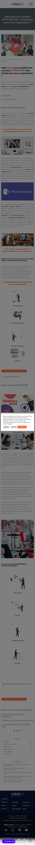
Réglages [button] (6, 427)
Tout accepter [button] (22, 427)
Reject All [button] (13, 427)
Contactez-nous (10, 841)
